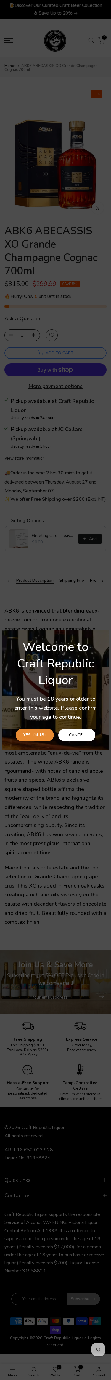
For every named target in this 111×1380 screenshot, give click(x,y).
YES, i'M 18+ (34, 735)
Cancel (77, 735)
